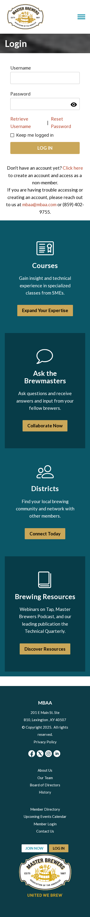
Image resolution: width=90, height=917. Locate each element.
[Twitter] (40, 753)
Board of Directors (45, 785)
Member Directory (45, 809)
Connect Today (45, 533)
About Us (45, 770)
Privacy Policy (45, 742)
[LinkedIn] (57, 753)
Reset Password (61, 122)
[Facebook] (31, 753)
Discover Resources (45, 649)
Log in (59, 848)
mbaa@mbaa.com (39, 204)
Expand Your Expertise (45, 310)
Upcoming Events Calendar (45, 816)
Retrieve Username (20, 122)
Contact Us (45, 831)
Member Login (45, 824)
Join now (34, 848)
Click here (73, 168)
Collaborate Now (45, 425)
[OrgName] (25, 16)
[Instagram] (48, 753)
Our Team (45, 778)
